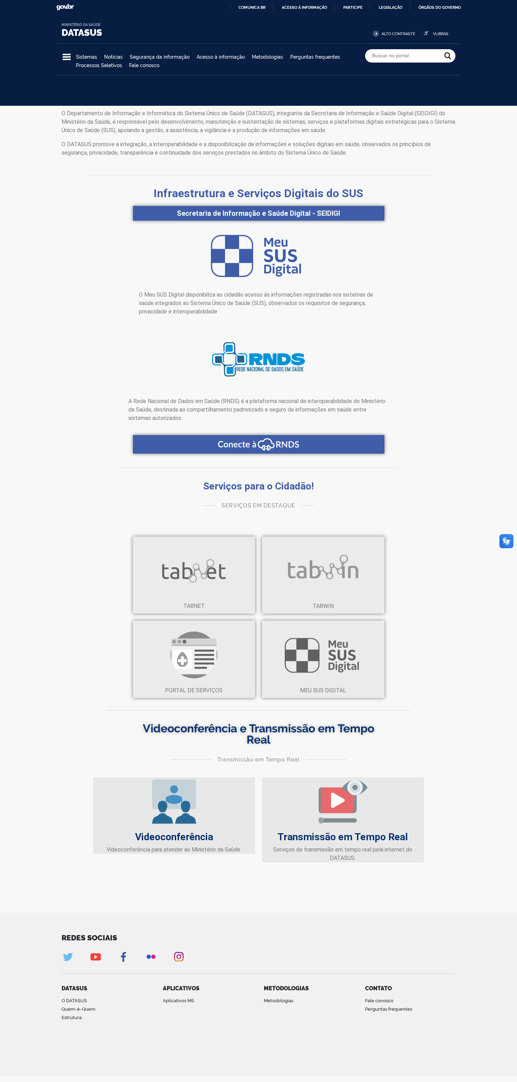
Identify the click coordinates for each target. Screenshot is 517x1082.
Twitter (68, 957)
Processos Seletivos (99, 65)
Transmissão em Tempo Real (342, 837)
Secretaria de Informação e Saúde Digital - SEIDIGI (258, 213)
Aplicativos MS (178, 1000)
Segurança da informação (160, 57)
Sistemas (86, 57)
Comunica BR (252, 7)
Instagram (179, 957)
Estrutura (72, 1017)
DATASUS (82, 32)
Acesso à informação (304, 7)
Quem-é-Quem (78, 1009)
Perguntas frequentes (315, 57)
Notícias (113, 57)
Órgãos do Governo (440, 7)
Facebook (123, 957)
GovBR (65, 7)
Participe (353, 7)
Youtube (95, 957)
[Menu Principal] (67, 57)
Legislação (390, 7)
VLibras (440, 34)
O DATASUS (74, 1000)
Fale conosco (144, 65)
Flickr (151, 957)
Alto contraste (398, 34)
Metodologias (267, 57)
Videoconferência (174, 837)
